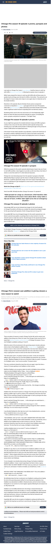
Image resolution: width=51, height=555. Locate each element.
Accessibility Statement (31, 531)
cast (32, 347)
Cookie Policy (6, 531)
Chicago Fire (16, 231)
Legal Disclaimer (18, 531)
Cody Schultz (6, 29)
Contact (27, 526)
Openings (16, 526)
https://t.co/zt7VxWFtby (32, 381)
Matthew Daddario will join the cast (19, 340)
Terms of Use (43, 528)
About (5, 526)
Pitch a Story (17, 528)
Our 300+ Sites (44, 526)
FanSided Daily (7, 528)
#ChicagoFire (18, 373)
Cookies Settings (7, 533)
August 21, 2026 (28, 374)
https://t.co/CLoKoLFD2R (15, 473)
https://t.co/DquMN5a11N (11, 378)
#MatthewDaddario (9, 373)
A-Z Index (42, 531)
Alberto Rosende (14, 107)
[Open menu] (3, 2)
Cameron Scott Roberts (16, 92)
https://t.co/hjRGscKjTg (38, 438)
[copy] (12, 33)
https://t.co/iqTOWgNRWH (11, 387)
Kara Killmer (20, 105)
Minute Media (10, 537)
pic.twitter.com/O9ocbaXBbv (18, 444)
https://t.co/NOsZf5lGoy (28, 373)
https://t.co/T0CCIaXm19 (10, 430)
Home (5, 280)
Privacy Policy (29, 528)
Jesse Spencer (26, 90)
